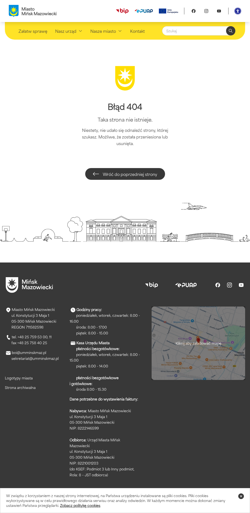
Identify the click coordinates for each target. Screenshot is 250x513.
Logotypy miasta (19, 378)
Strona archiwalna (20, 387)
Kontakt (137, 31)
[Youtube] (219, 11)
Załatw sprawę (33, 31)
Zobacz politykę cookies (80, 505)
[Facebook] (193, 11)
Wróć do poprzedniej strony (130, 174)
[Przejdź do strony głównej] (29, 285)
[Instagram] (206, 11)
